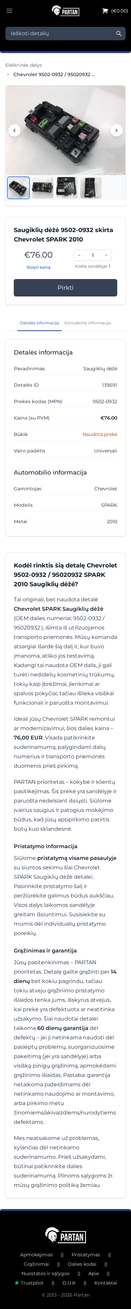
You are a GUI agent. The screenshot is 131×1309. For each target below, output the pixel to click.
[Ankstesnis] (14, 130)
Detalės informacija (39, 322)
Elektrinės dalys (23, 65)
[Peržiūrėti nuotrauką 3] (67, 188)
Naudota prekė (100, 434)
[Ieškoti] (119, 33)
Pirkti (65, 287)
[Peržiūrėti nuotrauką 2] (42, 188)
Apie (93, 1273)
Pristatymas (86, 1255)
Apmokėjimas (36, 1255)
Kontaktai (105, 1283)
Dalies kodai (82, 1264)
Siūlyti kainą (38, 267)
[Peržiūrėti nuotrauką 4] (91, 188)
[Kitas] (117, 130)
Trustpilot (32, 1283)
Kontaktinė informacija (87, 322)
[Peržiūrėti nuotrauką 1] (18, 188)
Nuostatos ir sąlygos (45, 1273)
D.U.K (69, 1283)
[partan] (66, 1235)
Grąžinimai (36, 1264)
